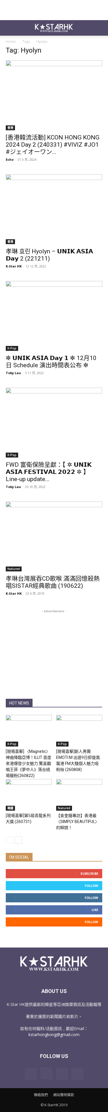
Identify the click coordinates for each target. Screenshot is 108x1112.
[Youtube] (77, 1074)
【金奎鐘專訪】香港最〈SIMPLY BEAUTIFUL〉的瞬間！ (77, 821)
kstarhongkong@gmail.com (54, 1034)
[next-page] (18, 840)
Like (95, 910)
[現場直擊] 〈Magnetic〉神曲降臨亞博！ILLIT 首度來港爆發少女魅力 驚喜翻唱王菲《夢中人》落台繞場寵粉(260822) (28, 763)
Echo (10, 159)
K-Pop (11, 348)
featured (13, 569)
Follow (91, 885)
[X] (62, 1074)
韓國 (10, 808)
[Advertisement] (54, 10)
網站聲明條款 (63, 1094)
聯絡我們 (41, 1094)
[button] (10, 28)
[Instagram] (46, 1073)
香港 (10, 128)
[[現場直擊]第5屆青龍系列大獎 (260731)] (29, 795)
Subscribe (89, 873)
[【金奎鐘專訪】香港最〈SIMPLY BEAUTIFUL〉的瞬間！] (79, 795)
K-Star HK (14, 266)
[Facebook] (31, 1074)
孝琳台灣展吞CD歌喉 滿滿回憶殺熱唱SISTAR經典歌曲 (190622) (53, 582)
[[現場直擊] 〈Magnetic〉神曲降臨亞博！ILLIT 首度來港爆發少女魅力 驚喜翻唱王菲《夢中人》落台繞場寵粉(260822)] (29, 731)
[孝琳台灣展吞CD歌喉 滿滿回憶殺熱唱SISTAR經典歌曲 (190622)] (54, 536)
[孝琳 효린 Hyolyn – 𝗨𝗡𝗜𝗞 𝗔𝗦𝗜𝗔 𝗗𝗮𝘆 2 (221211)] (54, 209)
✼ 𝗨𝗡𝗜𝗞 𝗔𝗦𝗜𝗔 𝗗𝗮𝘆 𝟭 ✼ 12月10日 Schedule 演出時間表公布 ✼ (51, 362)
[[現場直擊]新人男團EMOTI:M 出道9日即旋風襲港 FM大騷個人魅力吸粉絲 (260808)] (79, 731)
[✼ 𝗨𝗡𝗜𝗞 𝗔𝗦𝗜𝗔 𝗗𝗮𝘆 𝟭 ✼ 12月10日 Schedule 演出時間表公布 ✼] (54, 316)
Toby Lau (13, 373)
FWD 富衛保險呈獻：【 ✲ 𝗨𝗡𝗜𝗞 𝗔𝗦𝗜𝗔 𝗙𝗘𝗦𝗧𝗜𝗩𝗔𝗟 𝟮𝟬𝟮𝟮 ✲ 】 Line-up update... (49, 472)
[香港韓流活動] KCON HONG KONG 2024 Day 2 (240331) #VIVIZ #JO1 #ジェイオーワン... (52, 144)
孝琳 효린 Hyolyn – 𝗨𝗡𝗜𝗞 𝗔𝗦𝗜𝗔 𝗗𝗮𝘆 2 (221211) (49, 255)
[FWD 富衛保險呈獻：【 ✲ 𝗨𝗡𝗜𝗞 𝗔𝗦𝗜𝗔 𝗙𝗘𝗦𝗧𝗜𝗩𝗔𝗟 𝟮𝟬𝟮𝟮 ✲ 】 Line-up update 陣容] (54, 423)
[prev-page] (9, 840)
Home (11, 41)
